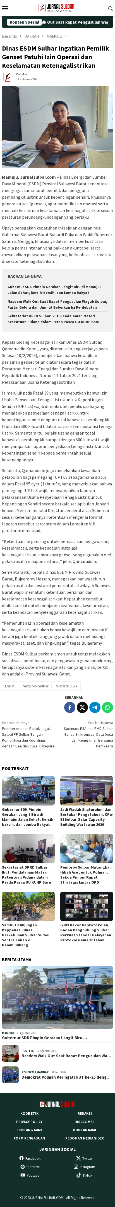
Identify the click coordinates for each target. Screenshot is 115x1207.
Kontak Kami (84, 1130)
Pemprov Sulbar (35, 686)
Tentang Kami (29, 1130)
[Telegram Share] (94, 707)
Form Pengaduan (29, 1138)
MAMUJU (8, 1033)
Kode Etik (29, 1113)
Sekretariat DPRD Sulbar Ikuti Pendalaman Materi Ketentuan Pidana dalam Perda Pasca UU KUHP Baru (26, 875)
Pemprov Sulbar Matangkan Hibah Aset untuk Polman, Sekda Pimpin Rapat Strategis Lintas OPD (86, 875)
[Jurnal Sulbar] (57, 7)
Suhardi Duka (67, 686)
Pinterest (33, 1166)
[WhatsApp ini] (107, 707)
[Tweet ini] (82, 707)
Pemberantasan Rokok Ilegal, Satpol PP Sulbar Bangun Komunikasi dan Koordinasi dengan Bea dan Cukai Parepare (28, 734)
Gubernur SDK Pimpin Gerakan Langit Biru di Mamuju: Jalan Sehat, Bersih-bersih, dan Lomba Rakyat (28, 817)
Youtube (33, 1175)
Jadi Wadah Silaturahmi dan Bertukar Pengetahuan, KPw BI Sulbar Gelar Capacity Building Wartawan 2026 (86, 817)
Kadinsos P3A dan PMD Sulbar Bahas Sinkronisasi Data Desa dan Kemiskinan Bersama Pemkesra (88, 734)
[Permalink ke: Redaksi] (7, 76)
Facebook (32, 1158)
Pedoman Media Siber (84, 1138)
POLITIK (27, 1051)
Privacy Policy (29, 1121)
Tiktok (87, 1175)
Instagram (87, 1166)
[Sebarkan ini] (69, 707)
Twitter (87, 1158)
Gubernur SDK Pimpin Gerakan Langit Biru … (44, 1037)
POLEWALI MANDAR (35, 1072)
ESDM (9, 686)
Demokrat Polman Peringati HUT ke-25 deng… (66, 1077)
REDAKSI (85, 1113)
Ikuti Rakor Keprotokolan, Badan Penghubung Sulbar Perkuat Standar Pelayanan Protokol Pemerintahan (85, 932)
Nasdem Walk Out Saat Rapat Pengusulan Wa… (66, 1055)
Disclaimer (85, 1121)
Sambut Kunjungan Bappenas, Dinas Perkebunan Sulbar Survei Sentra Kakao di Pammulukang (25, 934)
